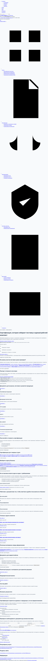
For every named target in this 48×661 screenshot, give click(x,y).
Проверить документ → (4, 596)
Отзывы (5, 4)
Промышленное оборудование (6, 454)
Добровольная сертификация (9, 73)
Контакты (3, 12)
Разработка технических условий (10, 124)
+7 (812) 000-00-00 (5, 635)
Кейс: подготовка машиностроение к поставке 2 (10, 529)
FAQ (2, 9)
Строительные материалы (23, 454)
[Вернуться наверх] (0, 629)
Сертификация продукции (9, 71)
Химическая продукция (27, 456)
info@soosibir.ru (10, 17)
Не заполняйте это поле (4, 623)
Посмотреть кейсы (3, 606)
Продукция (2, 448)
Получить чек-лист (36, 565)
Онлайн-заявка (3, 21)
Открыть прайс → (3, 588)
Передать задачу (11, 341)
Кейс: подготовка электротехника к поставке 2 (10, 537)
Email (1, 565)
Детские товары (19, 456)
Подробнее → (2, 395)
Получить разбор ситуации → (5, 462)
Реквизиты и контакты (7, 659)
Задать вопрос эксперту (4, 487)
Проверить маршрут (4, 341)
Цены (3, 7)
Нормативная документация (9, 126)
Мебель (14, 456)
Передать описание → (4, 580)
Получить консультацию (32, 660)
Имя (18, 623)
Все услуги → (2, 388)
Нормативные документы (8, 279)
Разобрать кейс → (3, 525)
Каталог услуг (21, 653)
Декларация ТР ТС (7, 175)
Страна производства (18, 448)
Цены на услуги (6, 653)
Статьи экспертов (7, 277)
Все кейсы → (2, 518)
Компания (30, 623)
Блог (3, 8)
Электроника (15, 454)
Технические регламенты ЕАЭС (9, 74)
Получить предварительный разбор (6, 376)
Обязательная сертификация (9, 72)
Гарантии (5, 6)
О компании (6, 2)
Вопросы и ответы (7, 278)
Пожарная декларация (8, 178)
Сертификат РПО (7, 227)
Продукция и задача (23, 625)
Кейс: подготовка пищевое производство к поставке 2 (12, 522)
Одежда (10, 456)
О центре (3, 1)
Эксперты (5, 3)
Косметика (6, 456)
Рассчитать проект (4, 354)
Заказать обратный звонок (5, 642)
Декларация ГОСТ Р (7, 176)
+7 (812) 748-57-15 (3, 17)
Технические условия (8, 125)
